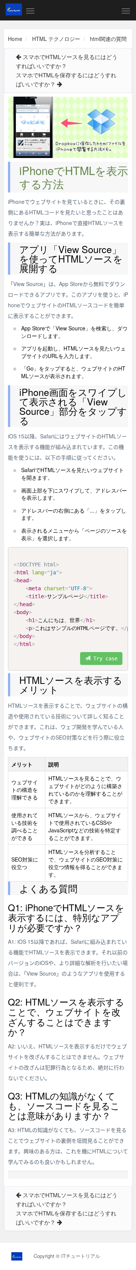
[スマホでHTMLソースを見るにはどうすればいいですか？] (18, 57)
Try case (103, 658)
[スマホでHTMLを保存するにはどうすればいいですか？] (59, 84)
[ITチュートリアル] (14, 9)
